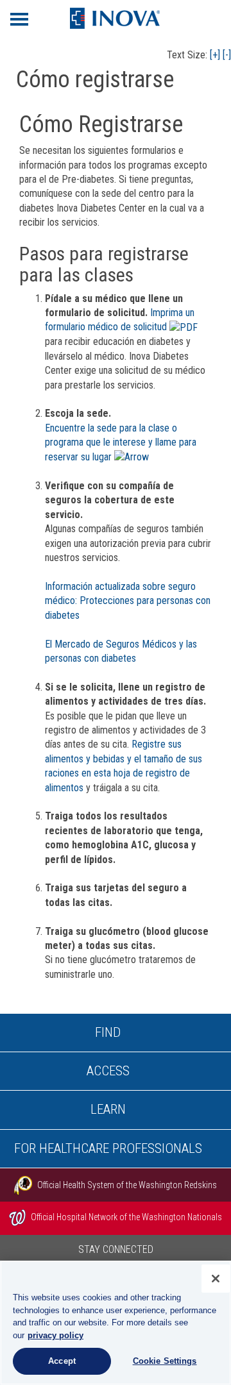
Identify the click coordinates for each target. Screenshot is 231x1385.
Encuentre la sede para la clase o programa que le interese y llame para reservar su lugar (120, 442)
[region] (115, 1323)
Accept (62, 1361)
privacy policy (55, 1335)
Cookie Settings (165, 1361)
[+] (215, 55)
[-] (227, 55)
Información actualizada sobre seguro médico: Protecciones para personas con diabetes (127, 600)
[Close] (215, 1278)
